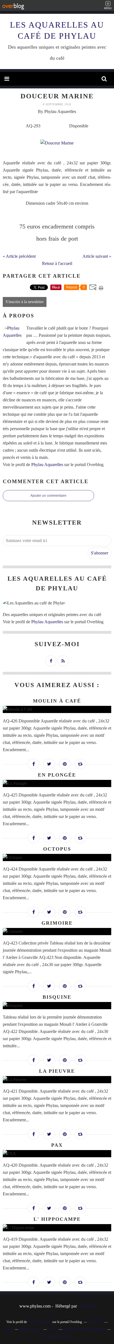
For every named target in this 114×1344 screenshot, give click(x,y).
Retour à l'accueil (57, 263)
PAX (57, 1145)
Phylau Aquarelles (47, 464)
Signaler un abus (30, 1329)
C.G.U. (52, 1329)
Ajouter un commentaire (48, 496)
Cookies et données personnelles (84, 1329)
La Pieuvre (57, 1071)
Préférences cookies (56, 1336)
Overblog (86, 1306)
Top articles (95, 1322)
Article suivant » (96, 256)
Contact (8, 1329)
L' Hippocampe (57, 1219)
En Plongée (57, 775)
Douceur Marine (57, 96)
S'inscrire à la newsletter (25, 302)
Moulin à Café (57, 701)
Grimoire (57, 923)
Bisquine (57, 997)
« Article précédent (19, 256)
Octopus (57, 849)
